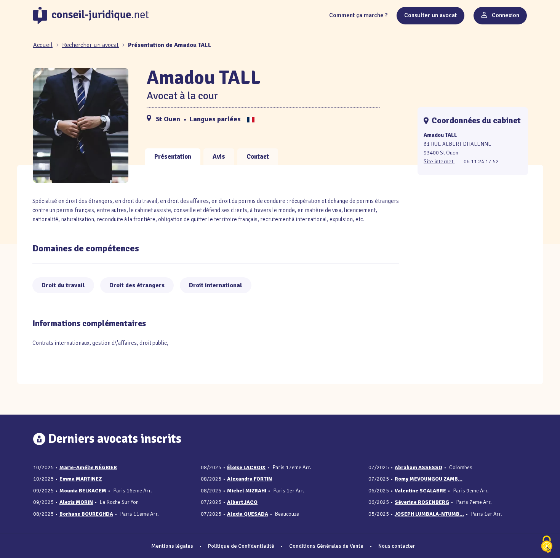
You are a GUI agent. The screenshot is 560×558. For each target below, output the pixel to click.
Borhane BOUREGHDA (86, 514)
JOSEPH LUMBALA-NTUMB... (429, 514)
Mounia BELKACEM (82, 490)
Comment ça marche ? (358, 15)
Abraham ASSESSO (418, 467)
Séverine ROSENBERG (422, 502)
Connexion (504, 15)
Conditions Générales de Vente (326, 545)
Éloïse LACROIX (246, 467)
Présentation (172, 157)
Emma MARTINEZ (80, 479)
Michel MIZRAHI (246, 490)
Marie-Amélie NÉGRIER (88, 467)
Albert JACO (242, 502)
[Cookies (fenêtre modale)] (546, 545)
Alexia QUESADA (247, 514)
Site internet (439, 161)
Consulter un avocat (430, 15)
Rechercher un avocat (90, 45)
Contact (257, 157)
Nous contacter (396, 545)
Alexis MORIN (76, 502)
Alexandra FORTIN (249, 479)
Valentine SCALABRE (420, 490)
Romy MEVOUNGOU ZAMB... (428, 479)
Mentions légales (172, 545)
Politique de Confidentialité (241, 545)
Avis (219, 157)
